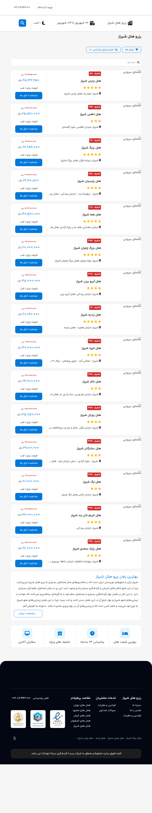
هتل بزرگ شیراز (134, 738)
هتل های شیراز (81, 726)
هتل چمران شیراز (116, 738)
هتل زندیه (100, 738)
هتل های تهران (81, 705)
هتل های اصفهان (80, 721)
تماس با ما (135, 710)
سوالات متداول (107, 710)
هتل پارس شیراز (85, 738)
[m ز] (124, 7)
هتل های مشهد (81, 710)
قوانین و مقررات (132, 716)
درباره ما (136, 705)
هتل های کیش (81, 716)
